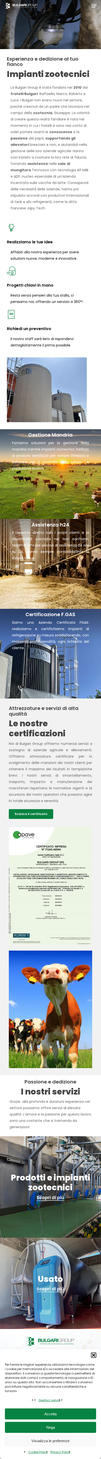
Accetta (50, 1414)
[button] (93, 1355)
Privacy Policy (60, 1452)
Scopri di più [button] (50, 1197)
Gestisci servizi (49, 1400)
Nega (50, 1427)
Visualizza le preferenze (50, 1441)
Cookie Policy (38, 1452)
